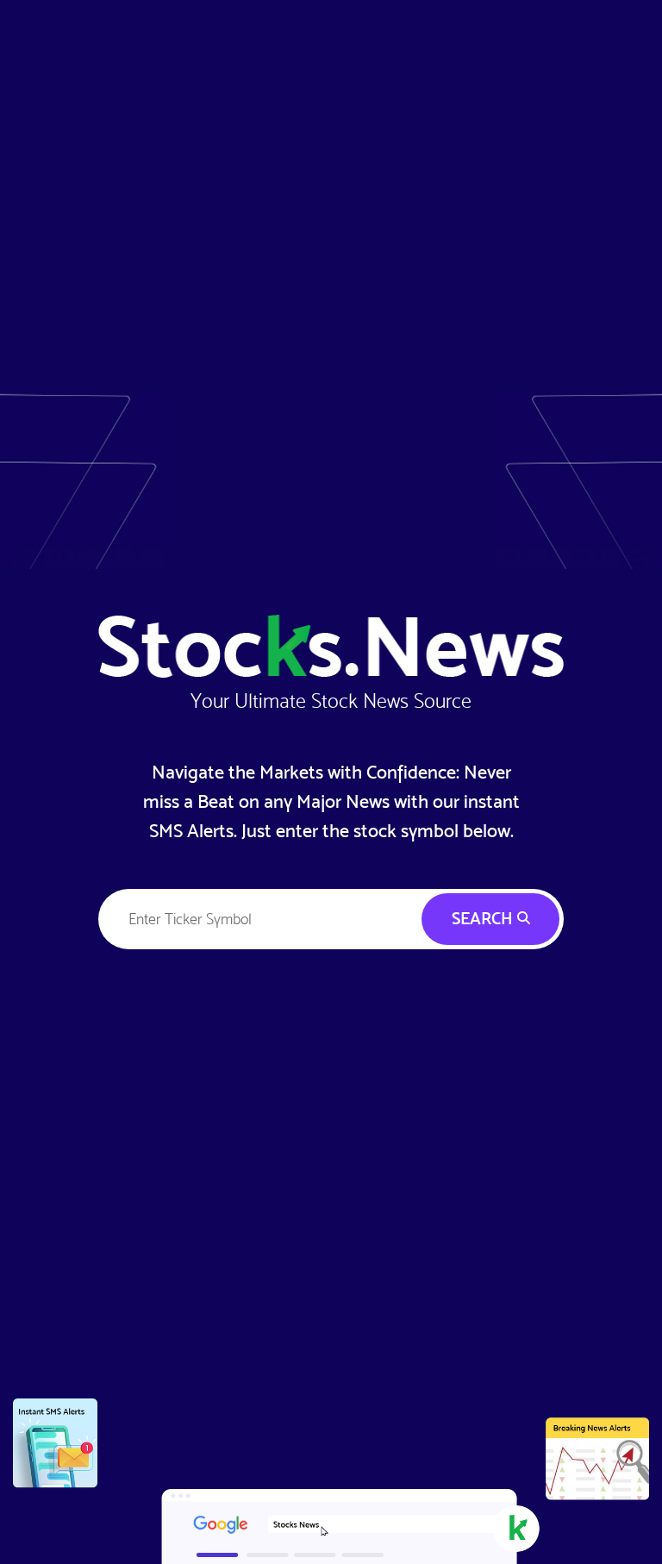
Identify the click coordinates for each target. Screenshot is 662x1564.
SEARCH (484, 918)
